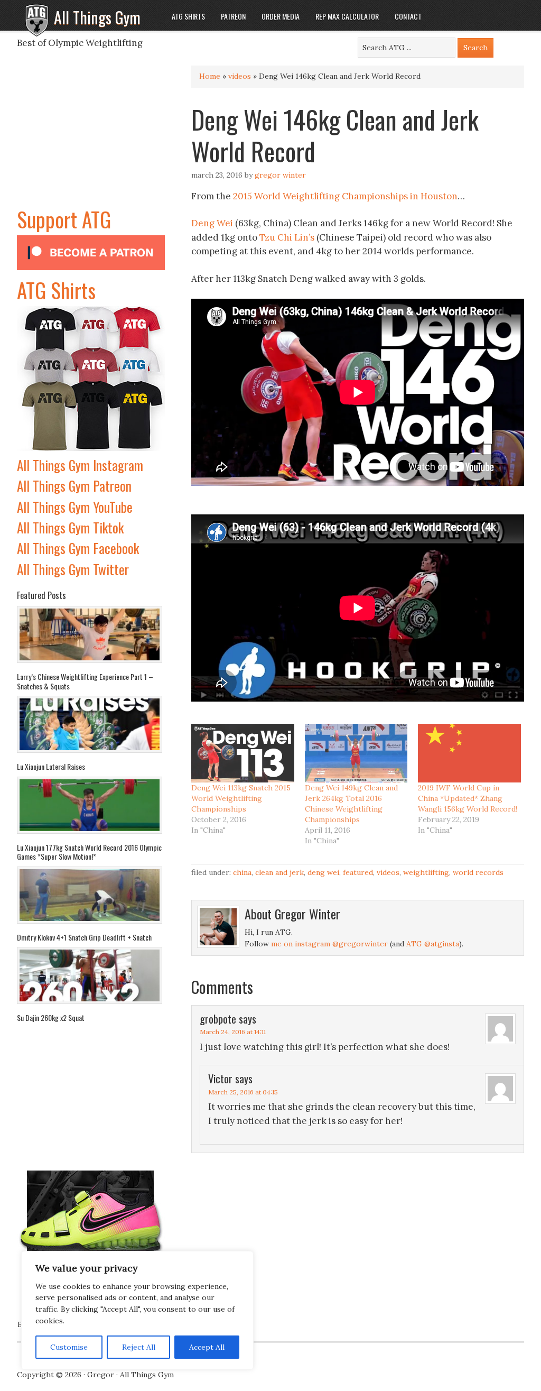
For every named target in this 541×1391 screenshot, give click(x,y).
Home (209, 76)
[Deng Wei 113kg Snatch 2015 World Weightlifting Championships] (242, 753)
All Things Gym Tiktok (70, 527)
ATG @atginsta (432, 943)
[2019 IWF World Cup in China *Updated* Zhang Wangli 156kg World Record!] (469, 753)
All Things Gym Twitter (73, 569)
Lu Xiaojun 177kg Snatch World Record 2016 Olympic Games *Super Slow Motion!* (89, 852)
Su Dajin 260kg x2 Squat (51, 1017)
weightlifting (426, 872)
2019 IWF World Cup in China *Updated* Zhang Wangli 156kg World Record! (467, 798)
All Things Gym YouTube (75, 507)
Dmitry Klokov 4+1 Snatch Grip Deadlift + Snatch (84, 937)
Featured (358, 872)
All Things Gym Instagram (80, 465)
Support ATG (64, 219)
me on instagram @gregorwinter (329, 943)
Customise (69, 1347)
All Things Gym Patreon (74, 485)
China (242, 872)
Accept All (207, 1347)
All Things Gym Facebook (78, 548)
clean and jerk (279, 872)
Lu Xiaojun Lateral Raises (51, 766)
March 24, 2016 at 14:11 (233, 1032)
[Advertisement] (91, 137)
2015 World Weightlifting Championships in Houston (345, 196)
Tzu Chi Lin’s (286, 237)
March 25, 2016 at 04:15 (243, 1092)
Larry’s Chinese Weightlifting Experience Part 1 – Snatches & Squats (85, 681)
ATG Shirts (56, 289)
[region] (137, 1310)
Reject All (138, 1347)
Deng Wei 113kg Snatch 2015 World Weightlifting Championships (241, 798)
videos (239, 76)
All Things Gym (97, 17)
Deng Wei (212, 223)
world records (478, 872)
